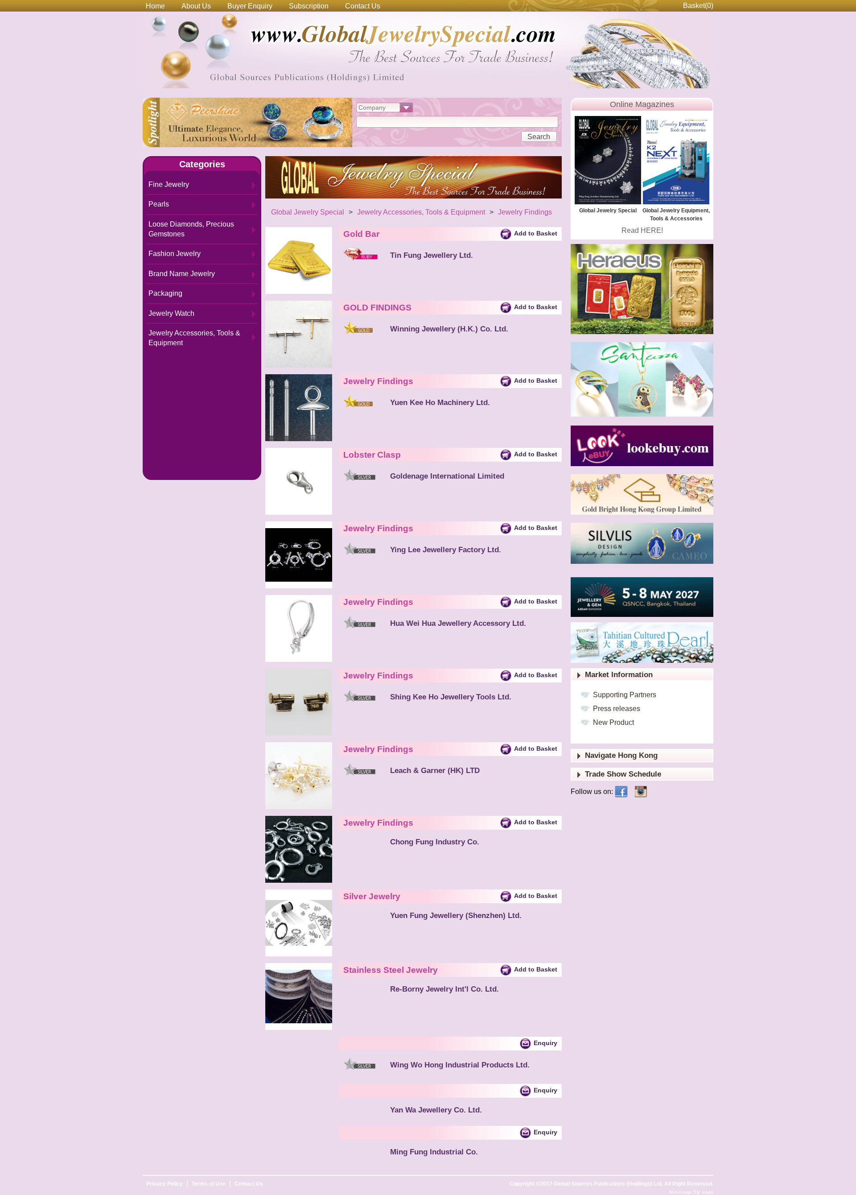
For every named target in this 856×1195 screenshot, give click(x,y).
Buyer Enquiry (249, 6)
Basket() (698, 5)
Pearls (158, 204)
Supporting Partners (624, 695)
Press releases (616, 708)
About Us (196, 6)
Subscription (309, 6)
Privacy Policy (164, 1184)
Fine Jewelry (168, 184)
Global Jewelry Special (307, 212)
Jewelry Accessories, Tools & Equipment (194, 338)
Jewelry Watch (171, 313)
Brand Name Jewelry (181, 273)
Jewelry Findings (525, 212)
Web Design (681, 1192)
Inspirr (707, 1192)
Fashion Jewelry (174, 253)
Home (155, 6)
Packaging (165, 293)
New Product (613, 722)
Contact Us (362, 6)
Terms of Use (209, 1184)
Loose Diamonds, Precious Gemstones (191, 229)
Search (538, 137)
